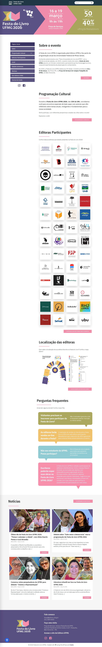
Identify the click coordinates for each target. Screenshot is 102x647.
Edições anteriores (17, 66)
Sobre (13, 49)
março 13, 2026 (21, 541)
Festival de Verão (17, 80)
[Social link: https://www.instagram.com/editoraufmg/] (20, 85)
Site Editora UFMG (17, 75)
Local (13, 62)
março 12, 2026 (64, 586)
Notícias (14, 71)
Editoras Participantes (18, 57)
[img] (31, 53)
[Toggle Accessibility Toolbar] (7, 640)
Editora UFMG (13, 541)
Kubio (72, 645)
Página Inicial (16, 44)
